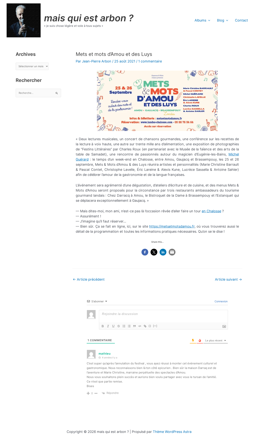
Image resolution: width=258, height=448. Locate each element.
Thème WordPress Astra (172, 432)
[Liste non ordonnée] (129, 326)
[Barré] (118, 326)
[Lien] (145, 326)
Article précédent (89, 279)
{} (150, 325)
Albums (200, 20)
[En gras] (102, 326)
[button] (208, 20)
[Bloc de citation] (134, 326)
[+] (155, 325)
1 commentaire (150, 61)
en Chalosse (211, 211)
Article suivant (228, 279)
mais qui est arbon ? (89, 18)
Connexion (221, 301)
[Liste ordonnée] (124, 326)
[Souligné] (113, 326)
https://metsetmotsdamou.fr (172, 226)
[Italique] (108, 326)
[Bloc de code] (139, 326)
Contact (241, 20)
